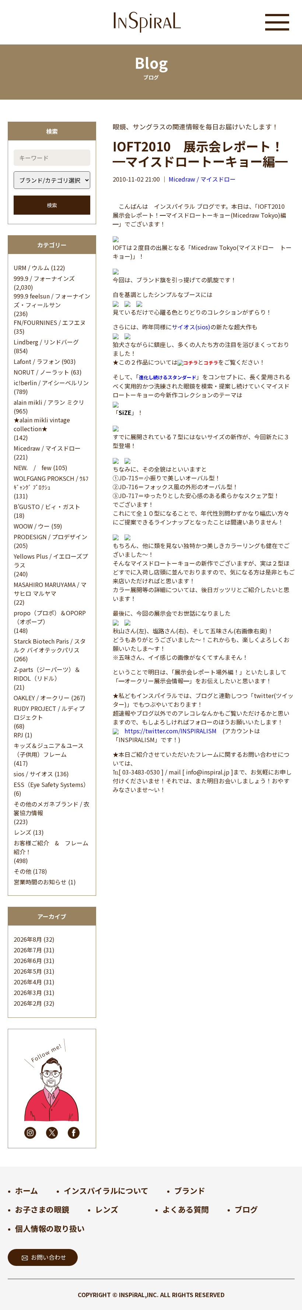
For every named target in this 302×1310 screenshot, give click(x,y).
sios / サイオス (33, 773)
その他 (22, 871)
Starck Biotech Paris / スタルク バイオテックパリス (50, 645)
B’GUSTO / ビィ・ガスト (47, 506)
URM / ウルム (31, 267)
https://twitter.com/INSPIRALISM (170, 730)
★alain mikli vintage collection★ (42, 424)
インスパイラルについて (106, 1190)
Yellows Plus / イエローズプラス (51, 560)
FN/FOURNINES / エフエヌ (50, 322)
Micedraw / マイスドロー (47, 448)
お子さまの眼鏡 (42, 1209)
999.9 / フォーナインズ (44, 278)
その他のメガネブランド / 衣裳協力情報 (51, 808)
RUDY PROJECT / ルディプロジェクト (49, 713)
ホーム (26, 1190)
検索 (52, 205)
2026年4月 (28, 981)
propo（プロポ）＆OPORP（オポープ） (50, 617)
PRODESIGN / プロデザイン (50, 536)
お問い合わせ (48, 1257)
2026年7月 (28, 949)
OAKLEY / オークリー (42, 697)
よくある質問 (185, 1209)
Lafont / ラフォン (37, 361)
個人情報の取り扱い (50, 1228)
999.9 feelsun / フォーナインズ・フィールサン (52, 300)
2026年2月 (28, 1003)
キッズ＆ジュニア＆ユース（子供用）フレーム (49, 750)
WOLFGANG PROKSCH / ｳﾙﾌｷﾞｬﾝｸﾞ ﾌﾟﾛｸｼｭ (51, 482)
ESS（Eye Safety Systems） (51, 784)
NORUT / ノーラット (41, 372)
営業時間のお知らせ (40, 881)
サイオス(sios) (191, 326)
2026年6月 (28, 960)
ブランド (189, 1190)
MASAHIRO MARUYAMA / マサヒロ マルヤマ (50, 589)
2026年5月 (28, 971)
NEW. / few (33, 467)
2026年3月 (28, 992)
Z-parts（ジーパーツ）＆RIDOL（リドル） (47, 674)
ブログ (246, 1209)
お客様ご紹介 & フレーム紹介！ (51, 847)
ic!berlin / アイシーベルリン (51, 382)
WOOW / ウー (32, 526)
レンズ (22, 832)
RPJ (18, 734)
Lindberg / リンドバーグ (46, 341)
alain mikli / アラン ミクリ (49, 402)
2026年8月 (28, 939)
